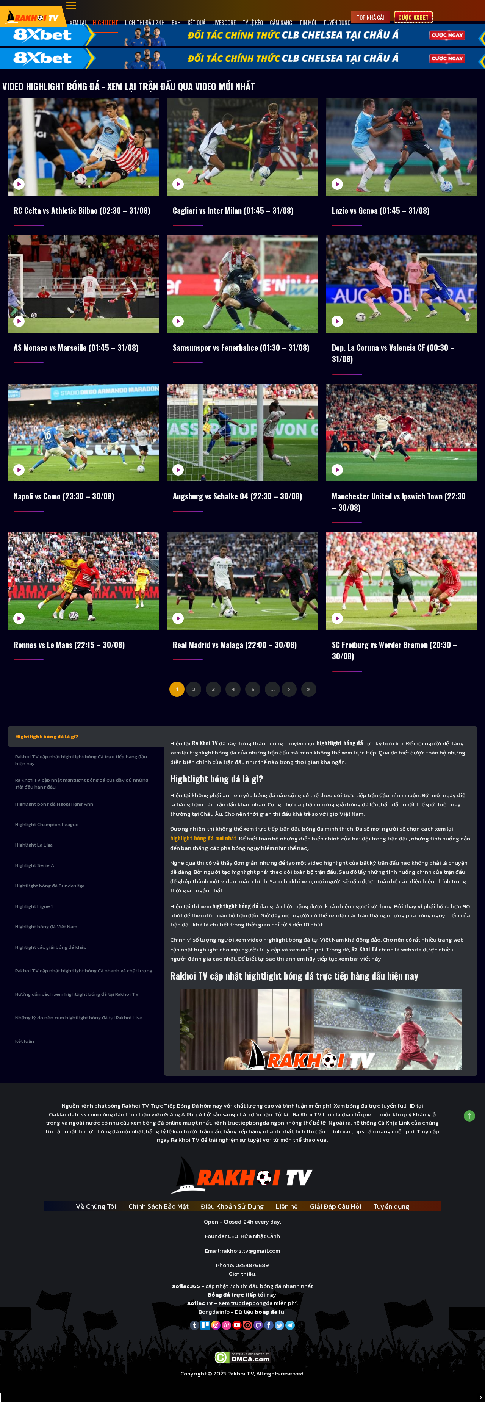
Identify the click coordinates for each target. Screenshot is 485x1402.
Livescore (224, 22)
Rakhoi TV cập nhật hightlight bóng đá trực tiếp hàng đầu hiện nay (81, 760)
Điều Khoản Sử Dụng (232, 1206)
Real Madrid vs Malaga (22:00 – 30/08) (235, 644)
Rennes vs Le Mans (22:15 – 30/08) (69, 644)
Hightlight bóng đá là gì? (46, 736)
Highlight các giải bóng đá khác (50, 947)
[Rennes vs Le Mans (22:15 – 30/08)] (83, 581)
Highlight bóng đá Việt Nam (46, 926)
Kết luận (24, 1041)
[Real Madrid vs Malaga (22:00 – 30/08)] (242, 581)
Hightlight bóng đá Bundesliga (49, 885)
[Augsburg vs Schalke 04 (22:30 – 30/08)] (242, 432)
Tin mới (307, 22)
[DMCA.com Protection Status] (242, 1356)
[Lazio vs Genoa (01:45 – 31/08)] (401, 146)
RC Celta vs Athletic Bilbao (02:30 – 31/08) (82, 210)
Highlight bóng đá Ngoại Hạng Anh (54, 803)
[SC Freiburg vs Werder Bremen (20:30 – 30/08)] (401, 581)
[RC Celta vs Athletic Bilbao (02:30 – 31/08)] (83, 146)
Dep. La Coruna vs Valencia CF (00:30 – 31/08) (393, 353)
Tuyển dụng (337, 22)
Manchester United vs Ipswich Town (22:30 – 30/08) (399, 501)
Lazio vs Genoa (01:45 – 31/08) (380, 210)
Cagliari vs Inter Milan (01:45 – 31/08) (233, 210)
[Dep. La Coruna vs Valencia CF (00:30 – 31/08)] (401, 284)
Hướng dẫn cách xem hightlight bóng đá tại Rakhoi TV (77, 994)
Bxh (176, 22)
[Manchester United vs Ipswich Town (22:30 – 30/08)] (401, 432)
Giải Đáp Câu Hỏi (335, 1206)
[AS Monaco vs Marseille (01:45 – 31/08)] (83, 284)
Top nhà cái (370, 17)
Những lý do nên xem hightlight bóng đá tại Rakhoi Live (78, 1017)
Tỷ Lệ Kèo (252, 22)
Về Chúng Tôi (96, 1206)
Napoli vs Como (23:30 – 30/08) (64, 496)
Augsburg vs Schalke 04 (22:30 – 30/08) (237, 496)
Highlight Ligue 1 (34, 906)
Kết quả (196, 22)
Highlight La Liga (34, 844)
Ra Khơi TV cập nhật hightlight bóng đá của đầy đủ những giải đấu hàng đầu (81, 783)
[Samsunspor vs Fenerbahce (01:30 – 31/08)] (242, 284)
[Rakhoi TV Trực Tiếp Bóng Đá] (32, 16)
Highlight (105, 22)
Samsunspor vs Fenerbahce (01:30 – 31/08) (241, 347)
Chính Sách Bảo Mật (158, 1206)
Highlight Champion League (47, 824)
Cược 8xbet (413, 17)
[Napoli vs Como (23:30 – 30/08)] (83, 432)
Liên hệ (287, 1206)
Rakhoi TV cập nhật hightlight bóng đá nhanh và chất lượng (83, 970)
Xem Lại (78, 22)
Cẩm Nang (281, 22)
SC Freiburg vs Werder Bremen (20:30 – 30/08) (394, 650)
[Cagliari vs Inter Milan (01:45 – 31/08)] (242, 146)
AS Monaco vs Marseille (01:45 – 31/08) (76, 347)
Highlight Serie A (34, 865)
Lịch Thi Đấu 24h (145, 22)
